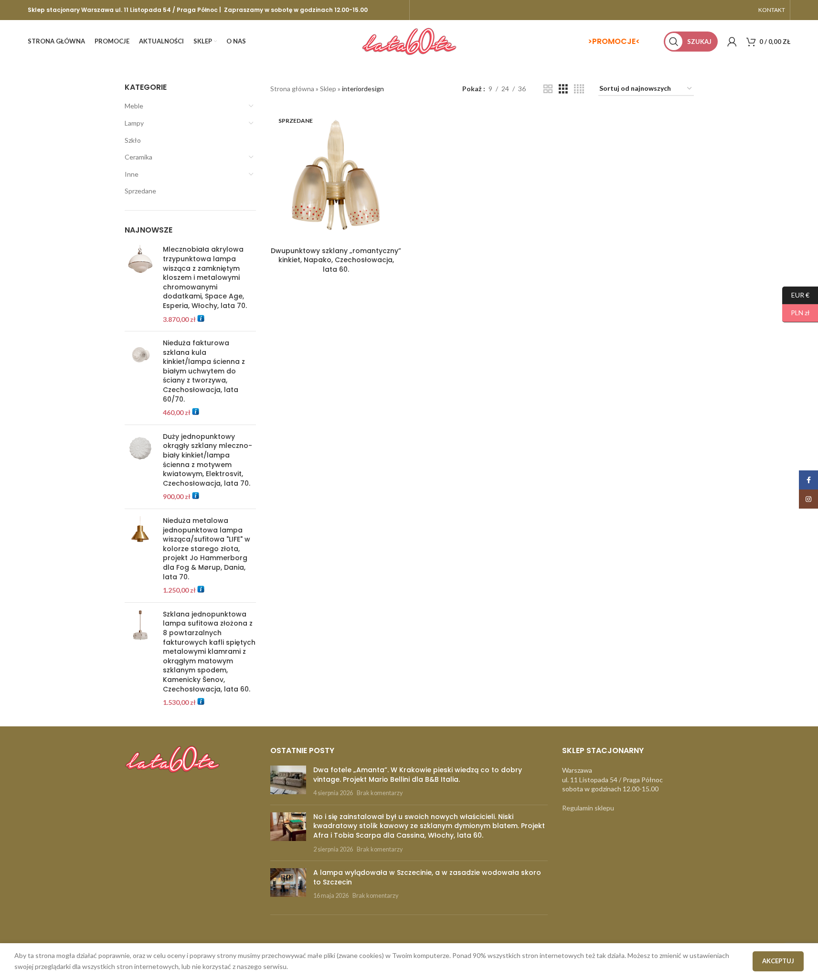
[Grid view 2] (547, 89)
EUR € (795, 294)
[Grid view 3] (563, 89)
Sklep (328, 89)
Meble (134, 106)
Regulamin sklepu (588, 808)
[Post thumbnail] (288, 782)
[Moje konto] (732, 41)
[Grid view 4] (579, 89)
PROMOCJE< (616, 41)
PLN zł (796, 312)
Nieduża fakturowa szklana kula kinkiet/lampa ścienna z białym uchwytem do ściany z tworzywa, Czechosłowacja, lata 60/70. (204, 371)
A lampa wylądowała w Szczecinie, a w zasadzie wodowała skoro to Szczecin (427, 877)
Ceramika (138, 157)
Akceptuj (778, 961)
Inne (131, 174)
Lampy (134, 123)
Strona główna (292, 89)
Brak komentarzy (380, 793)
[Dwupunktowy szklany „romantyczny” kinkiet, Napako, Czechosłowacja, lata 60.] (336, 176)
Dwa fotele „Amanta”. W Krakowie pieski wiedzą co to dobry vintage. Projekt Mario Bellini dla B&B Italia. (417, 774)
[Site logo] (409, 41)
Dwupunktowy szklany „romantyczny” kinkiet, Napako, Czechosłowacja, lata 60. (336, 260)
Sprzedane (140, 191)
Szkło (133, 140)
